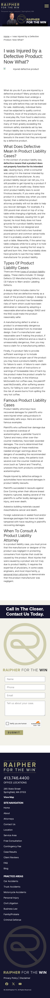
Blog (6, 868)
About (7, 813)
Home (6, 36)
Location (8, 830)
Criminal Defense (12, 920)
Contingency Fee (12, 846)
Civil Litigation (11, 903)
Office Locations (15, 782)
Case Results (10, 852)
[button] (46, 5)
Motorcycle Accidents (15, 892)
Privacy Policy (11, 978)
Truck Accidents (12, 886)
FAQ (6, 863)
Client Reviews (11, 857)
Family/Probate (11, 914)
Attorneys (9, 819)
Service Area (10, 835)
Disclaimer (25, 978)
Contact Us (9, 824)
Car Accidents (11, 881)
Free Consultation (13, 841)
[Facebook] (7, 984)
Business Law (10, 909)
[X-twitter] (13, 984)
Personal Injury (11, 897)
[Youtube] (20, 984)
